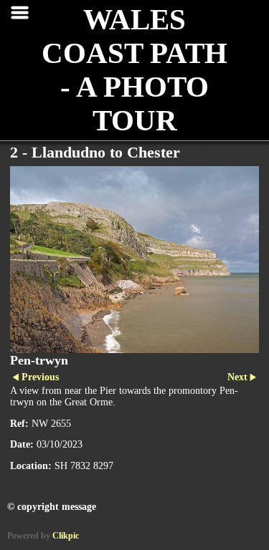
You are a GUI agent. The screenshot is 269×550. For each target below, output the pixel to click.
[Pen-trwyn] (134, 259)
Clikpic (65, 536)
